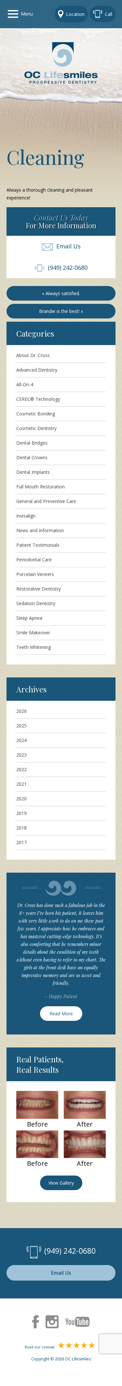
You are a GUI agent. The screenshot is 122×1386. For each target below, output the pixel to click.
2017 (21, 842)
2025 (21, 726)
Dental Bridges (31, 443)
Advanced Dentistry (36, 370)
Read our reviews (40, 1347)
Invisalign (25, 516)
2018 (21, 828)
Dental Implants (33, 472)
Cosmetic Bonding (35, 414)
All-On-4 (24, 384)
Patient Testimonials (38, 545)
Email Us (67, 246)
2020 (21, 798)
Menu (27, 14)
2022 (21, 769)
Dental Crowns (31, 457)
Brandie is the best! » (61, 311)
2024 (21, 740)
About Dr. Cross (33, 355)
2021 (21, 784)
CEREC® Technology (38, 399)
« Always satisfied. (61, 293)
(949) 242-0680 (66, 267)
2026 (21, 711)
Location (75, 14)
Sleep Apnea (29, 618)
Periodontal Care (34, 559)
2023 (21, 755)
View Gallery (61, 1183)
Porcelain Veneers (35, 574)
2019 (21, 813)
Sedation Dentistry (35, 603)
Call (108, 14)
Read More (61, 1013)
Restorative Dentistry (38, 589)
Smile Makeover (33, 632)
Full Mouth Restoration (40, 487)
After (85, 1124)
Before (37, 1124)
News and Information (40, 530)
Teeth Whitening (33, 647)
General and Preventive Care (46, 501)
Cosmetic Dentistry (36, 428)
